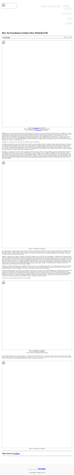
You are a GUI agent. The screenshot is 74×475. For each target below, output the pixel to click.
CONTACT (66, 13)
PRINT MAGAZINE (50, 6)
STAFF (68, 23)
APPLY (66, 6)
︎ (33, 469)
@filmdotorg (36, 127)
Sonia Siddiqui (7, 37)
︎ (36, 469)
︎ (29, 469)
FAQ (70, 18)
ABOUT (68, 9)
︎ (31, 469)
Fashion (17, 453)
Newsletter (42, 469)
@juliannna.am (38, 130)
